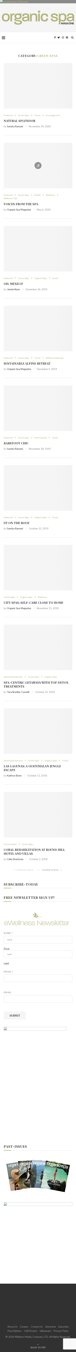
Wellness (50, 195)
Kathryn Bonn (14, 775)
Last (6, 963)
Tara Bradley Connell (18, 692)
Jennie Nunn (13, 289)
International (40, 437)
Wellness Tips (10, 198)
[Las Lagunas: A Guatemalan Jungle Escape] (38, 731)
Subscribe (63, 1326)
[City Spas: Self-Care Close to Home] (38, 567)
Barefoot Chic (16, 443)
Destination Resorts (13, 677)
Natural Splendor (19, 121)
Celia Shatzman (15, 859)
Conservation (10, 844)
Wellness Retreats (55, 358)
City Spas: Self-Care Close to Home (33, 603)
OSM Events (30, 1330)
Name (8, 933)
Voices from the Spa (21, 204)
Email (8, 971)
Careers (24, 1326)
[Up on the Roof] (38, 488)
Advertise (50, 1326)
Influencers (45, 1330)
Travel (37, 115)
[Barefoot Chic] (38, 408)
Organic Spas (40, 278)
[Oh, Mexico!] (38, 249)
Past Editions (15, 1330)
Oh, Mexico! (13, 284)
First (7, 948)
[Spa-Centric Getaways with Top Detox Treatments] (38, 647)
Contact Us (37, 1326)
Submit (15, 1015)
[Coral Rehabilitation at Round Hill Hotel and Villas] (38, 814)
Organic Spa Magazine (19, 209)
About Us (12, 1326)
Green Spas (23, 115)
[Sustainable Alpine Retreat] (38, 328)
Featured (8, 115)
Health (37, 195)
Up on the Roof (17, 523)
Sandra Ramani (15, 126)
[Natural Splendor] (38, 86)
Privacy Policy (61, 1330)
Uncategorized (53, 115)
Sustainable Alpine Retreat (27, 363)
